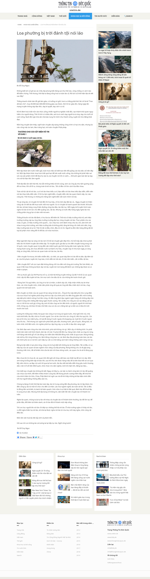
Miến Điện (50, 545)
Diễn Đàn (115, 16)
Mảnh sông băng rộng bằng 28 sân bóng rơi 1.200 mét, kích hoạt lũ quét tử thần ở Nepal (114, 77)
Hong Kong (51, 548)
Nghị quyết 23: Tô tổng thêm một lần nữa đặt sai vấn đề (42, 473)
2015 (78, 541)
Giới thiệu (110, 559)
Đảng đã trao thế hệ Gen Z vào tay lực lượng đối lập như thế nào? (41, 483)
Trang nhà (22, 16)
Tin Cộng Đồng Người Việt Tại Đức (59, 537)
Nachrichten (101, 456)
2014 (78, 537)
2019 (78, 555)
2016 (78, 545)
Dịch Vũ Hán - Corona (54, 541)
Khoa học (61, 456)
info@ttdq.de (112, 548)
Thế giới (62, 16)
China (49, 552)
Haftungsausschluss (114, 563)
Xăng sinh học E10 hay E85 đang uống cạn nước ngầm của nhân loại (80, 477)
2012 (78, 530)
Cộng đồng (37, 16)
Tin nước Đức (100, 16)
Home (20, 25)
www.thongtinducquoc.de (116, 541)
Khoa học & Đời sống (80, 16)
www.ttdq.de (111, 537)
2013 (78, 534)
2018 (78, 552)
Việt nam (51, 16)
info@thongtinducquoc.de (116, 552)
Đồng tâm (50, 534)
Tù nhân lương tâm (53, 530)
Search (129, 16)
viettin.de (75, 10)
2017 (78, 548)
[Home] (75, 4)
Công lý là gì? (103, 102)
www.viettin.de (112, 534)
